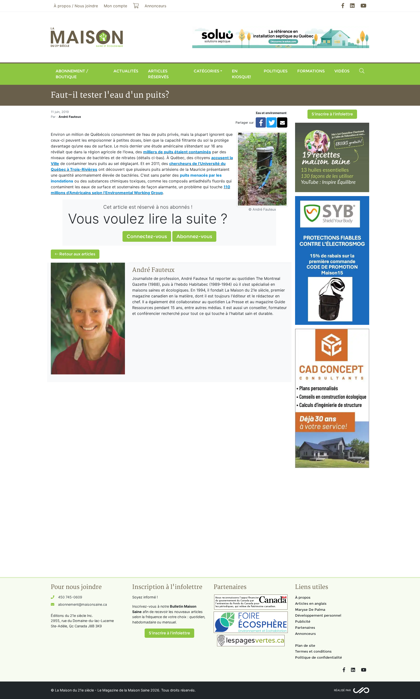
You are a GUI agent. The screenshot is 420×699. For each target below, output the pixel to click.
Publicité (302, 621)
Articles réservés (158, 74)
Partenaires (305, 627)
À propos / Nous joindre (76, 5)
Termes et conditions (313, 651)
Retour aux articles (76, 254)
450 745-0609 (70, 597)
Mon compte (115, 5)
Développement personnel (318, 615)
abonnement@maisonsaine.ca (82, 604)
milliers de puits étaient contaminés (177, 151)
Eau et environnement (271, 113)
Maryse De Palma (310, 609)
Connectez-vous (147, 236)
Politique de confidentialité (318, 657)
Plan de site (305, 645)
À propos (302, 597)
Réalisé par (342, 690)
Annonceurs (305, 633)
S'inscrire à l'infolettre (332, 114)
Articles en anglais (310, 603)
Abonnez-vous (194, 236)
